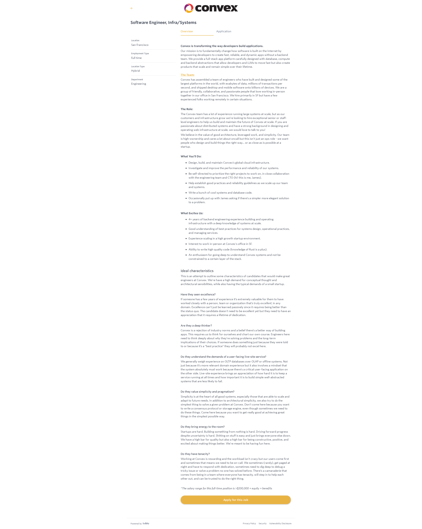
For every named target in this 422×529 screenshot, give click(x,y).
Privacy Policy (249, 523)
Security (263, 523)
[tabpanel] (235, 272)
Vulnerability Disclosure (280, 523)
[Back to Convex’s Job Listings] (132, 8)
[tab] (197, 32)
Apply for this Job (235, 499)
